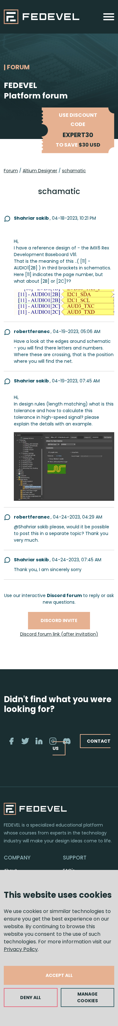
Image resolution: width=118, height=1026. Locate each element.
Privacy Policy (21, 949)
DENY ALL (30, 997)
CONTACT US (81, 745)
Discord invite (59, 620)
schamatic (74, 170)
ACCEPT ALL (59, 975)
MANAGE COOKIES (87, 997)
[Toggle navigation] (108, 16)
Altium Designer (40, 170)
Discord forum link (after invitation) (59, 634)
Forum (11, 170)
